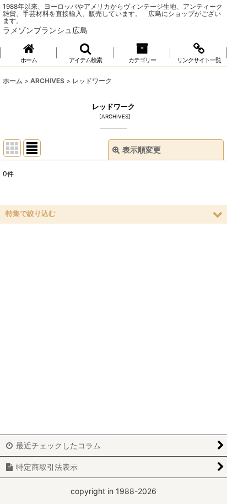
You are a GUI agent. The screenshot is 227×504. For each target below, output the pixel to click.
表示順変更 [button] (141, 149)
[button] (85, 53)
